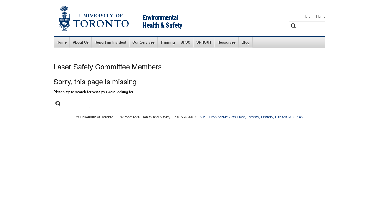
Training (168, 42)
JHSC (185, 42)
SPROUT (203, 42)
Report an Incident (110, 42)
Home (62, 42)
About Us (81, 42)
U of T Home (315, 16)
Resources (227, 42)
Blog (246, 42)
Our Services (143, 42)
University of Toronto (94, 18)
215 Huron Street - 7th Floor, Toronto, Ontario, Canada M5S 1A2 (251, 117)
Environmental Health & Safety (162, 21)
